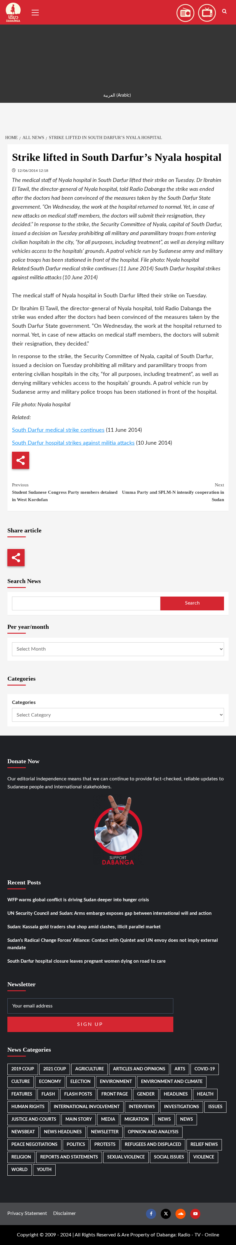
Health (205, 1094)
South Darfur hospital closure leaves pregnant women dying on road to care (86, 961)
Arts (180, 1069)
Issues (215, 1107)
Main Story (78, 1119)
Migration (136, 1119)
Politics (76, 1145)
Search (192, 603)
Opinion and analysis (153, 1132)
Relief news (204, 1145)
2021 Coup (54, 1069)
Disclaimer (64, 1213)
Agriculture (89, 1069)
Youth (44, 1170)
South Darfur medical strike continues (58, 430)
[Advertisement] (118, 43)
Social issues (169, 1157)
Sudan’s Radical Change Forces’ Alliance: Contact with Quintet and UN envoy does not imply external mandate (112, 944)
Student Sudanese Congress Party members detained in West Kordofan (64, 492)
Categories (24, 702)
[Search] (224, 11)
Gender (146, 1094)
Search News (24, 581)
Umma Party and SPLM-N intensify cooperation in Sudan (173, 492)
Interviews (142, 1107)
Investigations (181, 1107)
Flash (48, 1094)
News (164, 1119)
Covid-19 (205, 1069)
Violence (203, 1157)
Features (21, 1094)
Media (108, 1119)
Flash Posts (78, 1094)
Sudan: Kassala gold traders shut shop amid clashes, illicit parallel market (84, 927)
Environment (116, 1082)
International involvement (87, 1107)
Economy (50, 1082)
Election (80, 1082)
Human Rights (28, 1107)
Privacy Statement (27, 1213)
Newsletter (105, 1132)
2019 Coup (22, 1069)
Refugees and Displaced (153, 1145)
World (19, 1170)
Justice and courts (33, 1119)
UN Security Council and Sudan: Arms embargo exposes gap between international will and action (109, 913)
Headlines (176, 1094)
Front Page (114, 1094)
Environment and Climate (172, 1082)
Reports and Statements (69, 1157)
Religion (21, 1157)
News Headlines (63, 1132)
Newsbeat (23, 1132)
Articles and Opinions (139, 1069)
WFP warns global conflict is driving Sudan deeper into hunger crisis (78, 900)
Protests (105, 1145)
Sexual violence (126, 1157)
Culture (20, 1082)
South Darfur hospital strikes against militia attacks (73, 443)
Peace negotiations (34, 1145)
